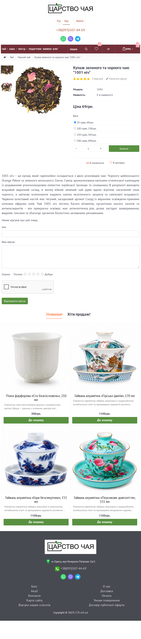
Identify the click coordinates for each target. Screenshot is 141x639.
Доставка (106, 591)
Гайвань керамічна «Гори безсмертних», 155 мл (36, 499)
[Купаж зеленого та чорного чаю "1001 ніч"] (38, 90)
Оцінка (6, 274)
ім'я (4, 227)
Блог (55, 49)
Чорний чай (24, 57)
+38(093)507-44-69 (70, 30)
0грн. (132, 48)
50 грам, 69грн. (85, 122)
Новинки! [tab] (54, 314)
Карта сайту (34, 600)
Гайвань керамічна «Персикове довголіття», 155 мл (104, 499)
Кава (12, 49)
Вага (75, 116)
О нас (106, 586)
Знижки (47, 49)
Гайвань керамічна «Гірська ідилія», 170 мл (105, 396)
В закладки (118, 162)
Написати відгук (117, 78)
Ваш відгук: (8, 242)
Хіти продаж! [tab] (78, 314)
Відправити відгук (15, 301)
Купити (124, 148)
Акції (34, 591)
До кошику (36, 420)
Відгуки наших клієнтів (34, 605)
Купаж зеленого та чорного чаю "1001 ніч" (57, 57)
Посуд (22, 49)
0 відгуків (97, 78)
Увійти (80, 21)
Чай (4, 49)
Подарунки (35, 49)
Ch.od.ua (82, 612)
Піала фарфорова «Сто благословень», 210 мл (36, 398)
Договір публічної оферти (106, 605)
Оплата (106, 596)
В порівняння (96, 162)
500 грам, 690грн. (86, 140)
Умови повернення (107, 600)
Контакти (34, 596)
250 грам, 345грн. (86, 134)
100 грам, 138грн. (86, 128)
